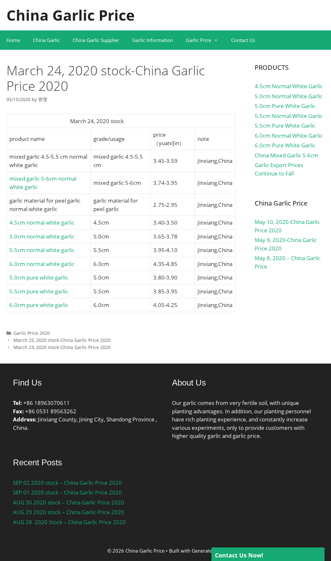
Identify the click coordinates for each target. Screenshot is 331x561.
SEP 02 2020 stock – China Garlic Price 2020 (67, 482)
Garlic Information (152, 40)
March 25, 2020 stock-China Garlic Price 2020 (62, 340)
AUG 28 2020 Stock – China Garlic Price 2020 (69, 522)
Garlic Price (198, 40)
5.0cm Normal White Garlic (289, 96)
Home (13, 40)
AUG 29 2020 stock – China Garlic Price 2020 (68, 512)
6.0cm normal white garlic (41, 264)
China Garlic (46, 40)
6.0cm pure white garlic (38, 305)
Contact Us (243, 40)
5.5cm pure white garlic (38, 291)
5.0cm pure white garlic (38, 277)
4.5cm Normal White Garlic (289, 86)
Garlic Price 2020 (32, 333)
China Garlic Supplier (96, 40)
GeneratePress (208, 550)
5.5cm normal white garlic (41, 250)
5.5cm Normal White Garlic (289, 116)
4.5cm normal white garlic (41, 222)
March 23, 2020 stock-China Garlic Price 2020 (62, 347)
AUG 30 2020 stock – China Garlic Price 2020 (68, 502)
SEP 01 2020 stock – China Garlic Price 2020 (67, 492)
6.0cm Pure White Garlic (285, 145)
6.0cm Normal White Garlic (289, 135)
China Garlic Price (70, 15)
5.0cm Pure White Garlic (285, 106)
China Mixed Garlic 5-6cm (286, 155)
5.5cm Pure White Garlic (285, 125)
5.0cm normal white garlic (41, 236)
